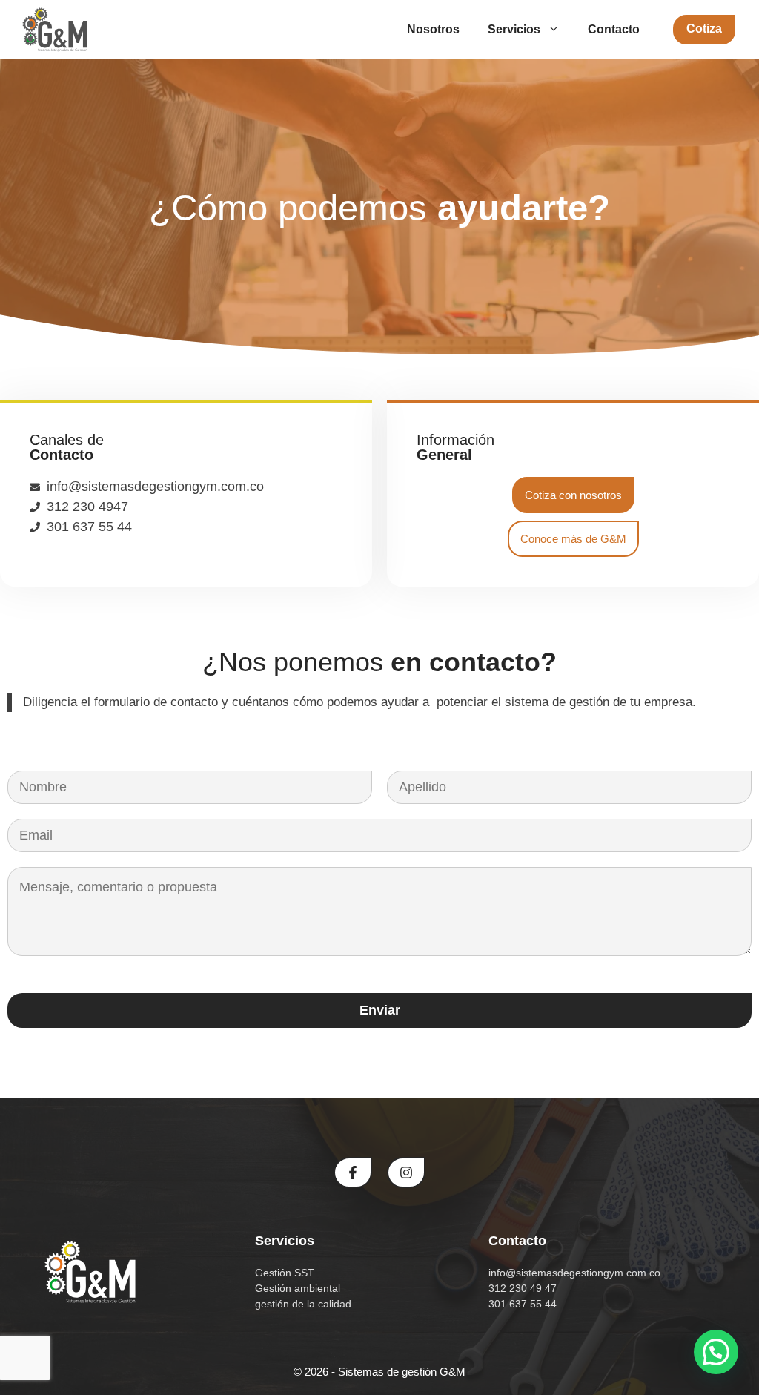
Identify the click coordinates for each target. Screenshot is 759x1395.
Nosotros (433, 29)
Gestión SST (284, 1273)
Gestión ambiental (297, 1288)
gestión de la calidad (303, 1304)
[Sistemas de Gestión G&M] (54, 29)
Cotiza (704, 28)
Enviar (379, 1010)
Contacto (614, 29)
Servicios (514, 29)
